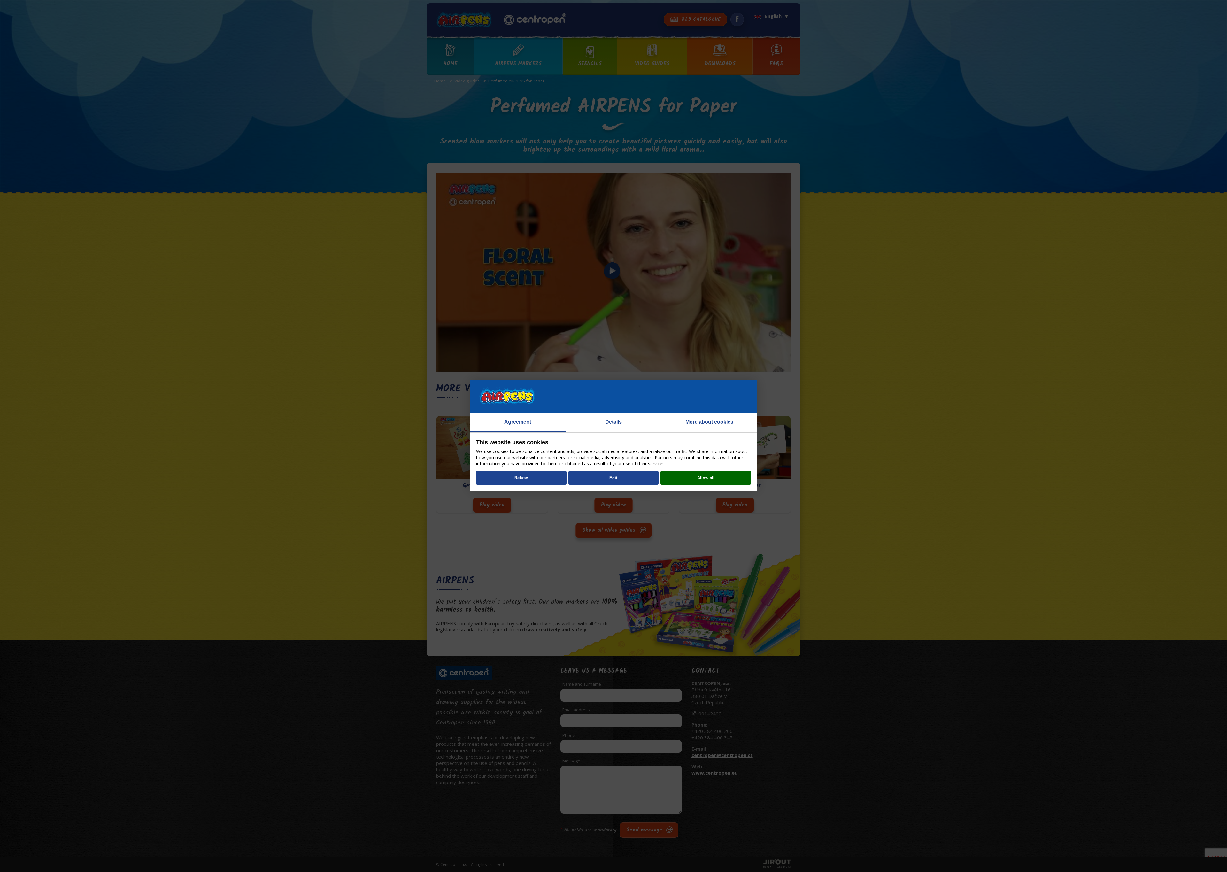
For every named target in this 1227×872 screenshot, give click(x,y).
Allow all (705, 477)
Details (613, 422)
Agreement (517, 422)
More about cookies (709, 422)
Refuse (521, 477)
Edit (613, 477)
